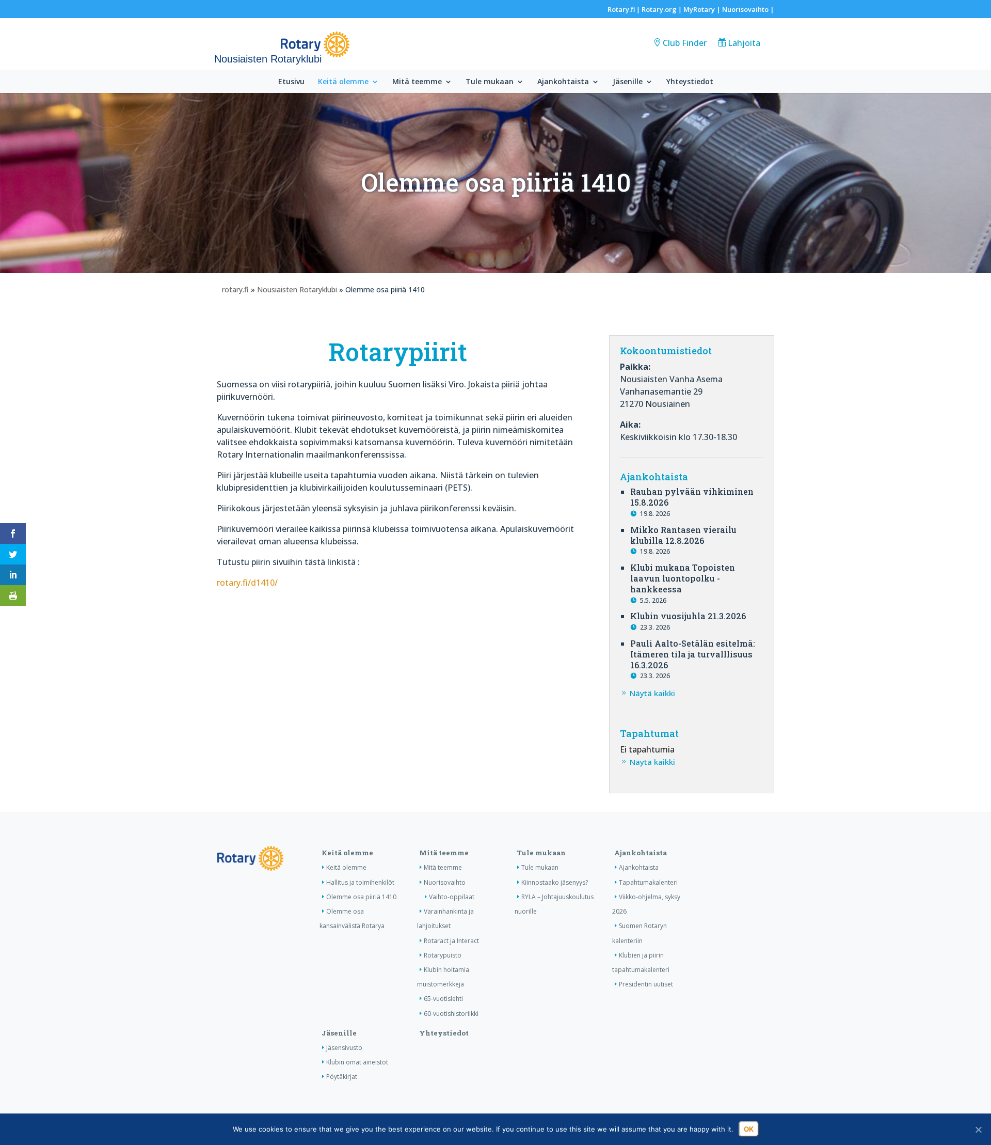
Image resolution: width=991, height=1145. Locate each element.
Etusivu (291, 82)
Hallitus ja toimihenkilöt (360, 882)
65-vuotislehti (443, 998)
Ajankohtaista (563, 82)
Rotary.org (659, 9)
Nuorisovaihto (745, 9)
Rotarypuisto (442, 955)
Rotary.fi (621, 9)
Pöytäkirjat (341, 1076)
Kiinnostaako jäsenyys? (554, 882)
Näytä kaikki (652, 693)
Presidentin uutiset (646, 984)
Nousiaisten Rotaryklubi (297, 289)
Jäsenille (628, 82)
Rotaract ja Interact (451, 940)
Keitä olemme (343, 82)
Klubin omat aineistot (357, 1062)
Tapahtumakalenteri (648, 882)
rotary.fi (235, 289)
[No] (978, 1129)
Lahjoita (744, 43)
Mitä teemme (417, 82)
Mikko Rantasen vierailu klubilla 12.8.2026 (683, 535)
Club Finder (685, 43)
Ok (749, 1129)
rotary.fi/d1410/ (247, 582)
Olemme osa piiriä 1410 (361, 896)
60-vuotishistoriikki (451, 1013)
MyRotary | (702, 9)
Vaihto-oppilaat (451, 896)
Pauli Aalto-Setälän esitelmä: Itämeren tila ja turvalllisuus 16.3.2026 (692, 654)
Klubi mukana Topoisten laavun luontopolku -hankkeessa (682, 578)
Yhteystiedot (689, 82)
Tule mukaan (490, 82)
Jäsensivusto (344, 1047)
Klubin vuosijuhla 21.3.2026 (688, 615)
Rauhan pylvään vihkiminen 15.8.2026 (692, 497)
